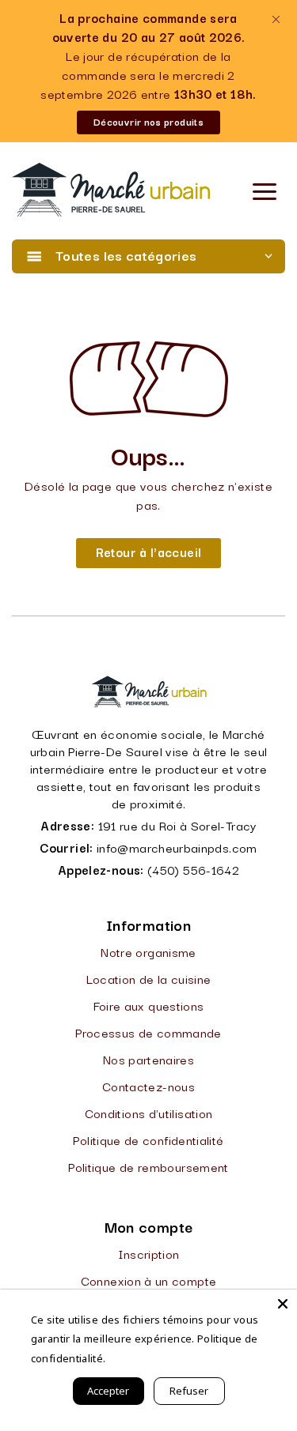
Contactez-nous (148, 1085)
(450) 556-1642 (193, 869)
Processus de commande (148, 1031)
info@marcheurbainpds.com (177, 847)
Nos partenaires (148, 1058)
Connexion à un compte (149, 1280)
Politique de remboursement (148, 1166)
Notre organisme (148, 951)
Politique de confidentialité (148, 1139)
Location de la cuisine (148, 978)
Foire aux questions (148, 1005)
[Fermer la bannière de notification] (275, 19)
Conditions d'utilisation (149, 1112)
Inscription (149, 1253)
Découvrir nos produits (148, 121)
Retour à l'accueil (148, 551)
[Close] (283, 1304)
